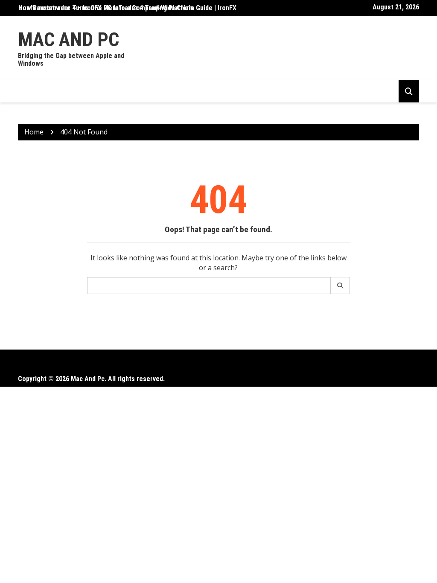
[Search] (340, 285)
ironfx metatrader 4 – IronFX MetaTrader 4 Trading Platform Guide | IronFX (127, 8)
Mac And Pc (68, 39)
